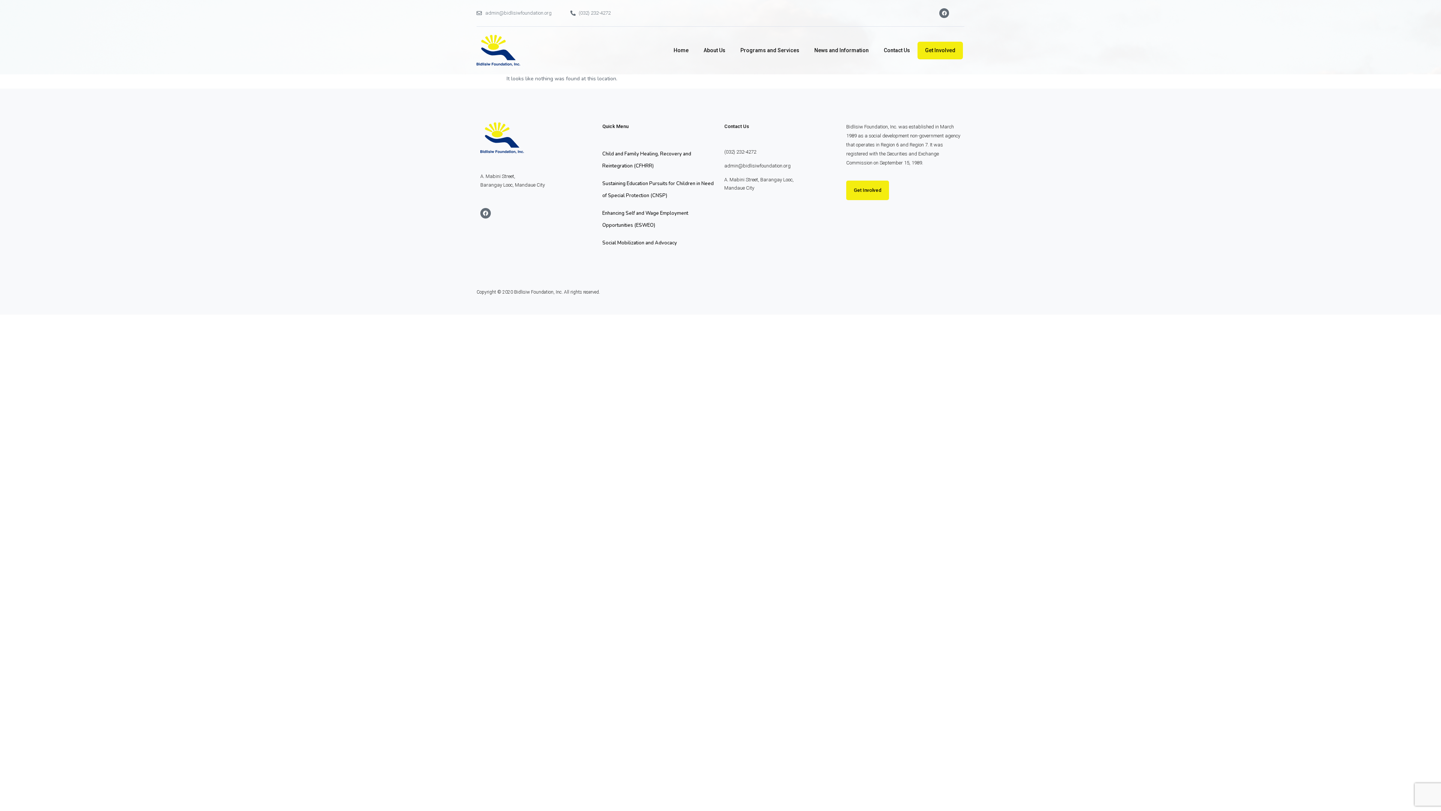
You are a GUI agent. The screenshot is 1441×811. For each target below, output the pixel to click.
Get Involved (940, 50)
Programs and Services (769, 50)
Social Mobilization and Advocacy (639, 243)
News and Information (841, 50)
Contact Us (897, 50)
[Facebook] (944, 13)
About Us (714, 50)
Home (681, 50)
